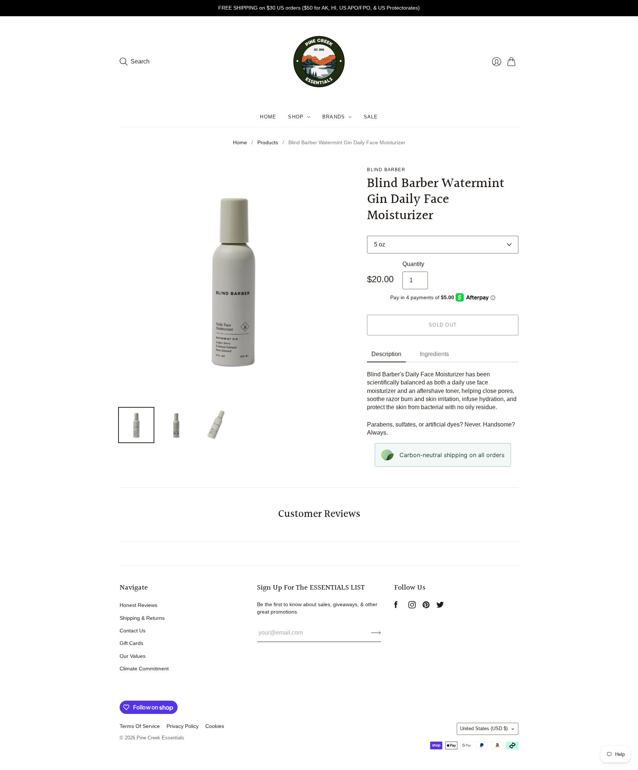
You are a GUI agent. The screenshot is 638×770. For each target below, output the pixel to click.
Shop (295, 117)
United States (484, 728)
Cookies (214, 726)
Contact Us (132, 630)
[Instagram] (412, 606)
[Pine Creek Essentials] (319, 61)
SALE (371, 117)
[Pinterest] (426, 606)
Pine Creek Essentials (160, 737)
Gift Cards (131, 643)
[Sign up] (376, 632)
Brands (333, 117)
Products (267, 142)
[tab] (386, 354)
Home (268, 117)
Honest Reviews (138, 605)
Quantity (413, 264)
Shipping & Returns (142, 618)
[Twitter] (440, 606)
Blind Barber (386, 169)
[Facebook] (396, 606)
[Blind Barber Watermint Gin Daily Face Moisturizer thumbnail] (136, 425)
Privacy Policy (183, 726)
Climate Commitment (144, 668)
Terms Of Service (140, 726)
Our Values (132, 656)
